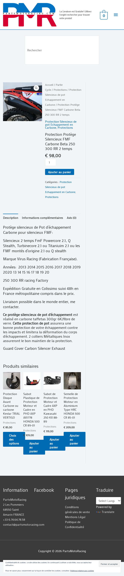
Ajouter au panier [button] (34, 447)
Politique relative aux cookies (82, 570)
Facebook (44, 490)
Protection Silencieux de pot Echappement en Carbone (61, 124)
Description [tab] (10, 218)
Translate (108, 512)
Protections (60, 89)
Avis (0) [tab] (71, 218)
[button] (36, 88)
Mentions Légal (75, 517)
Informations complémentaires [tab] (42, 218)
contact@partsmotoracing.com (23, 524)
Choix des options (14, 439)
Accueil (49, 84)
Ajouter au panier (59, 172)
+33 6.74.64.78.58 (14, 519)
